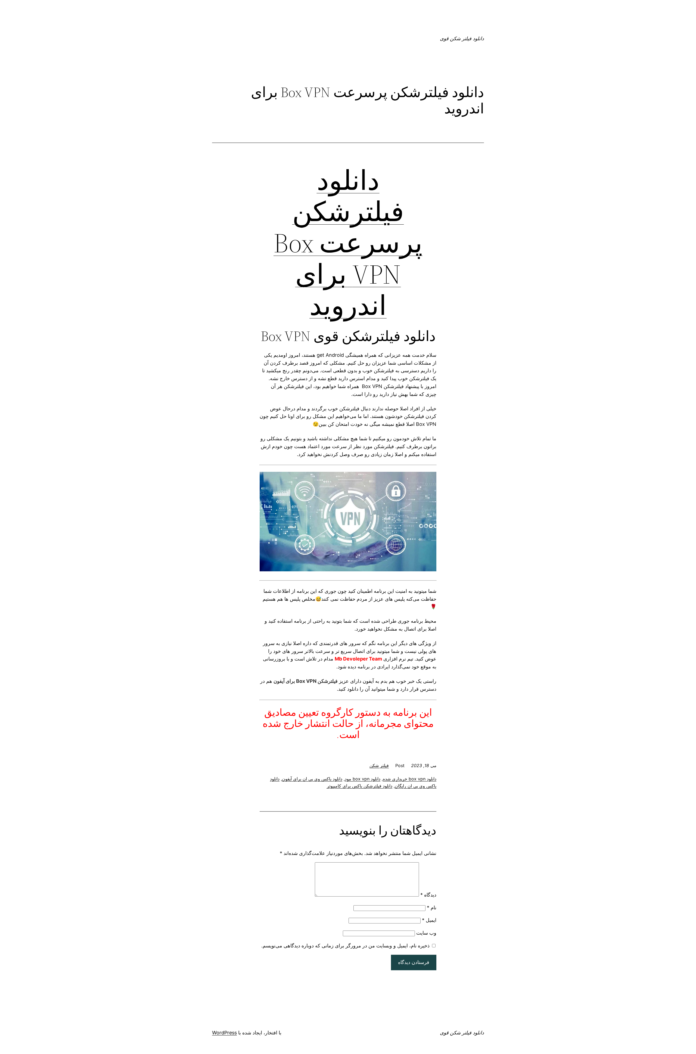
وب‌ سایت (426, 933)
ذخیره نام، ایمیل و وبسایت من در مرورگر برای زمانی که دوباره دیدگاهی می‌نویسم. (345, 945)
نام (431, 907)
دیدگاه (428, 895)
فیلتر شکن (379, 765)
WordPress (224, 1033)
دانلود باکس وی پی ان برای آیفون (312, 779)
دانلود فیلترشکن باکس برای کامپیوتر (359, 786)
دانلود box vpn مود (362, 779)
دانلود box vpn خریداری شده (409, 779)
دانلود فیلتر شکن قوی (462, 38)
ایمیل (429, 920)
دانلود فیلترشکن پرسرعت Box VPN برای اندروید (348, 243)
